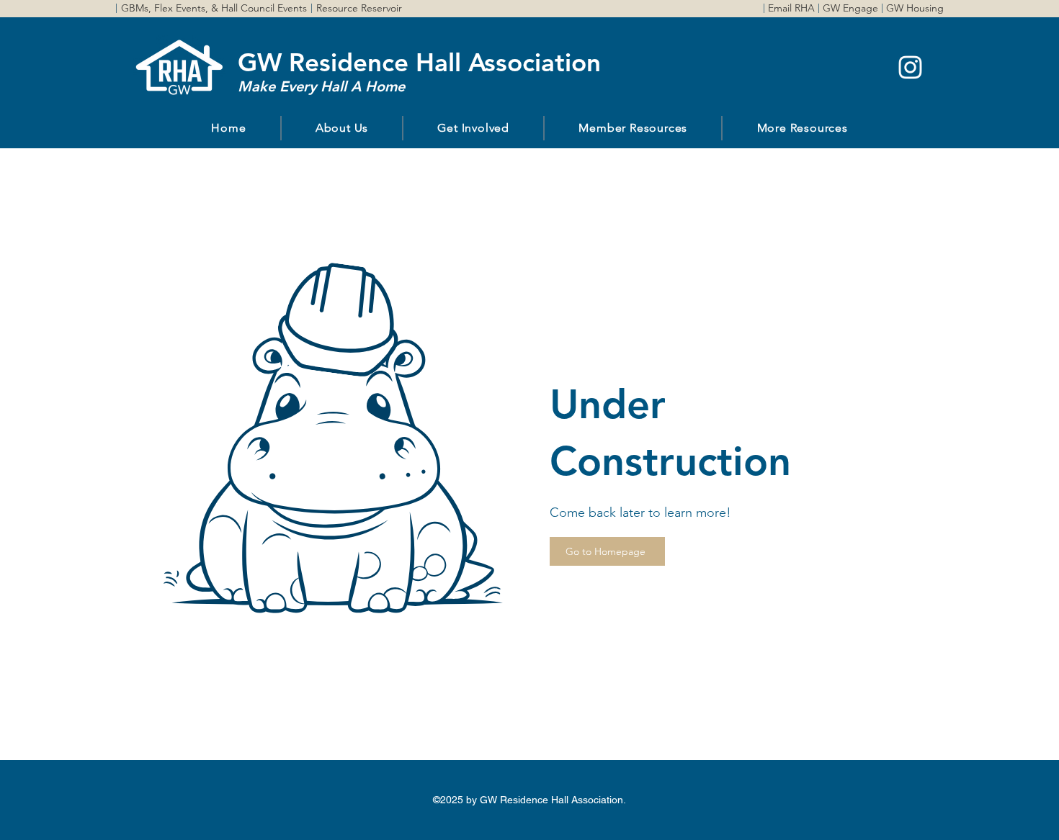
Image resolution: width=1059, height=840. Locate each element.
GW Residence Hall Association (419, 62)
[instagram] (910, 67)
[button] (342, 128)
